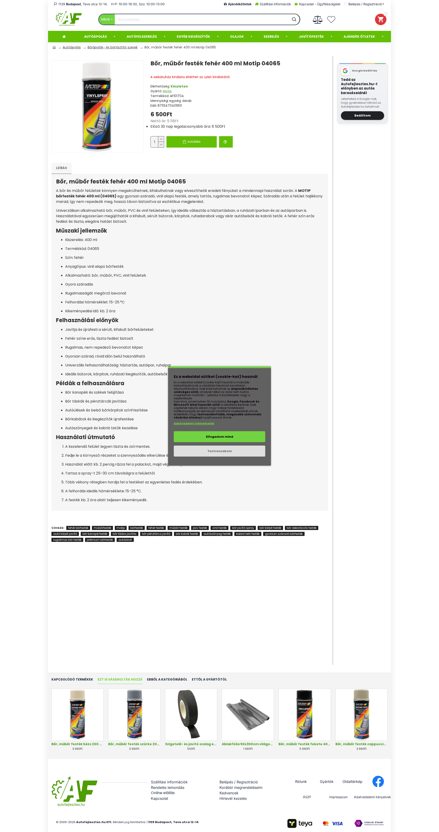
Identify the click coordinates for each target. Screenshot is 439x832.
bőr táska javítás (125, 534)
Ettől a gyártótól (209, 680)
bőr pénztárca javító (156, 534)
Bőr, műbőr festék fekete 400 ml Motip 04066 (304, 744)
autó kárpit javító (65, 534)
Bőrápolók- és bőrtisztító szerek (113, 47)
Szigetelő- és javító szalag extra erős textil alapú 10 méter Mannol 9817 (191, 744)
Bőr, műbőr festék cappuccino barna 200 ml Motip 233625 (361, 744)
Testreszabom (219, 451)
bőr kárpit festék (270, 528)
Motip (167, 91)
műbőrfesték (102, 528)
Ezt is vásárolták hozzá (120, 680)
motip (121, 528)
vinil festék (219, 528)
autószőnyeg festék (217, 534)
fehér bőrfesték (78, 528)
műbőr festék (178, 528)
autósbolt (125, 540)
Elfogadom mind (219, 437)
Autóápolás (72, 47)
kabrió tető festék (248, 534)
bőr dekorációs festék (301, 528)
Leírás (61, 168)
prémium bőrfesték (100, 540)
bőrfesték (136, 528)
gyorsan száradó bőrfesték (284, 534)
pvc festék (200, 528)
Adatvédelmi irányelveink (194, 423)
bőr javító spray (243, 528)
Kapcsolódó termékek (72, 680)
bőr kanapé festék (95, 534)
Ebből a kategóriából (167, 680)
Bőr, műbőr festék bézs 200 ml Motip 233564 (77, 744)
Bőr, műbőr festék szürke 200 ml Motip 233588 (134, 744)
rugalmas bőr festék (67, 540)
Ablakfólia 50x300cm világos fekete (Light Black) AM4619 (248, 744)
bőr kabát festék (187, 534)
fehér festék (156, 528)
